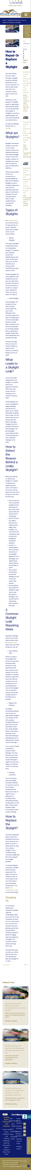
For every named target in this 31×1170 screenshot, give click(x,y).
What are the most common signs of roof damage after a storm (26, 103)
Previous (6, 965)
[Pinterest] (23, 58)
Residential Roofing (14, 20)
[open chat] (28, 1167)
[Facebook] (23, 51)
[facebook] (9, 1)
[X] (23, 53)
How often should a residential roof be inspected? (12, 1058)
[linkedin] (21, 1)
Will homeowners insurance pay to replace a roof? (15, 1099)
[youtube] (18, 1)
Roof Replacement (18, 1048)
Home (4, 20)
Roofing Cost (9, 1093)
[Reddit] (23, 56)
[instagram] (15, 1)
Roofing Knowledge (27, 34)
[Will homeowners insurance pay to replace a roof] (25, 163)
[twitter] (12, 1)
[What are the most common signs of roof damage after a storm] (25, 66)
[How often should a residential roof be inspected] (25, 116)
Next (25, 965)
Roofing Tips (17, 1008)
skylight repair (12, 220)
